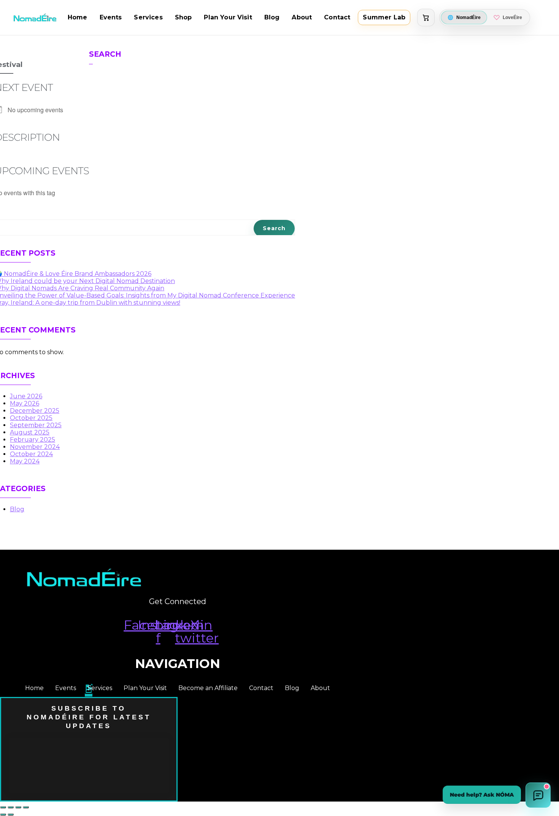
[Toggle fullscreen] (11, 807)
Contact (337, 17)
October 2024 (31, 454)
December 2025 (34, 410)
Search (105, 54)
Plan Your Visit (228, 17)
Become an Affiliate (208, 688)
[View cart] (426, 17)
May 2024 (25, 461)
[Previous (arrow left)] (3, 814)
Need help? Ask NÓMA (482, 794)
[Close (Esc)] (26, 807)
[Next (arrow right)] (11, 814)
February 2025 (32, 439)
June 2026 (26, 396)
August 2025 (29, 432)
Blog (272, 17)
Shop (183, 17)
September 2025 (36, 425)
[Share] (18, 807)
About (302, 17)
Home (77, 17)
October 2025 (31, 418)
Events (111, 17)
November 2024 (35, 446)
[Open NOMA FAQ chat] (538, 795)
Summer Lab (384, 17)
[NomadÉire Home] (35, 17)
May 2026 (24, 403)
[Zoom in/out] (3, 807)
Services (148, 17)
